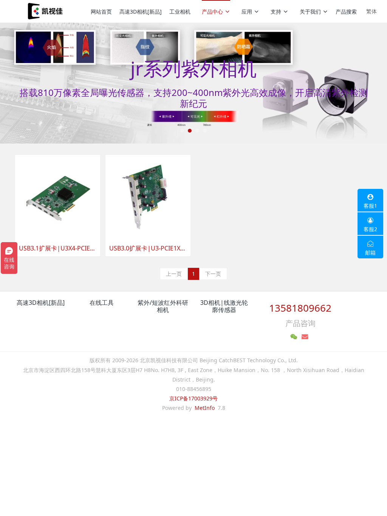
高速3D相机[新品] (140, 11)
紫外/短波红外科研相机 (163, 306)
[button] (29, 83)
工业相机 (179, 11)
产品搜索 (346, 11)
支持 (276, 11)
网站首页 (101, 11)
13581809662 (300, 308)
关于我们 (310, 11)
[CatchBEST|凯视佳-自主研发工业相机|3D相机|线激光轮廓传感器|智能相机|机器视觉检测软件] (44, 11)
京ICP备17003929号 (193, 398)
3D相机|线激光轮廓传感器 (224, 306)
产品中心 (212, 11)
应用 (246, 11)
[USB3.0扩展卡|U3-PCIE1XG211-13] (147, 197)
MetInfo (205, 407)
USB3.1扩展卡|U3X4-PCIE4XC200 (57, 248)
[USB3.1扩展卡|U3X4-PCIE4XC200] (57, 197)
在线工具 (102, 302)
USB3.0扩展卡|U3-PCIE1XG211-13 (148, 248)
